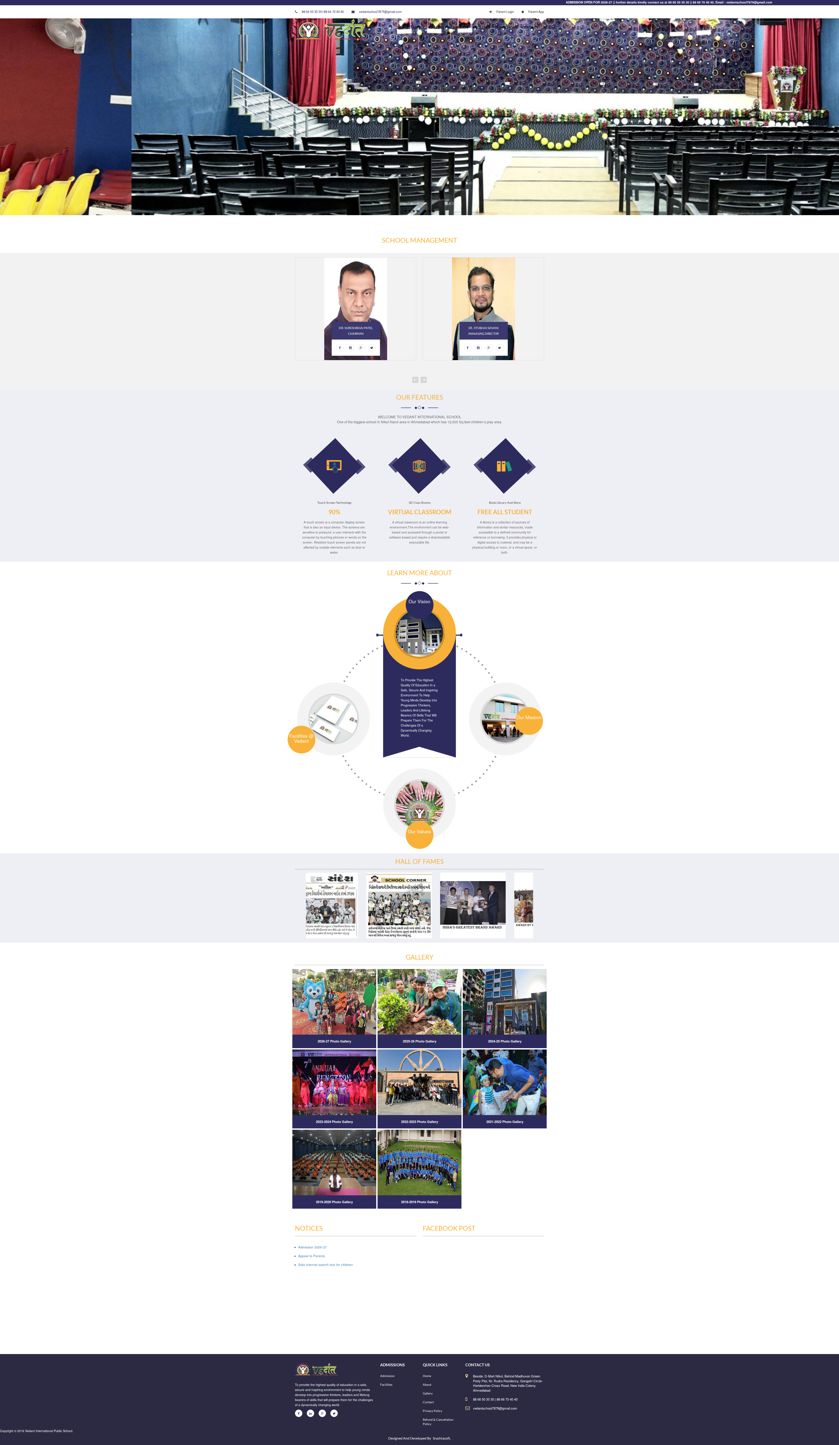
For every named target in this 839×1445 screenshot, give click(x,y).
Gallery (436, 27)
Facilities (481, 27)
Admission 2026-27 (312, 1247)
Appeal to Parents (311, 1256)
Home (427, 1376)
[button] (406, 211)
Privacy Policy (432, 1411)
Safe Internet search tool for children (325, 1264)
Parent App (536, 12)
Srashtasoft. (442, 1438)
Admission (458, 27)
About (419, 27)
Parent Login (505, 12)
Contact (530, 27)
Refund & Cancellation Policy (438, 1422)
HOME (402, 27)
